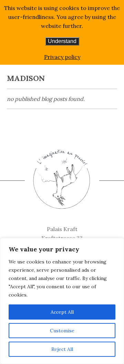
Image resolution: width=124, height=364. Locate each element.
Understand (62, 41)
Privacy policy (62, 56)
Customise (62, 330)
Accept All (62, 312)
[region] (62, 301)
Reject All (62, 349)
